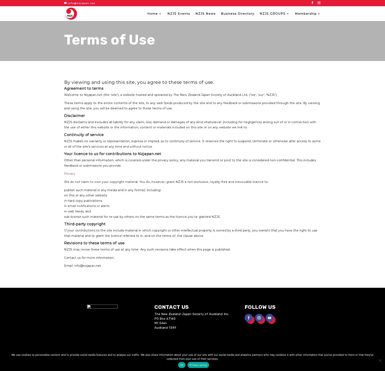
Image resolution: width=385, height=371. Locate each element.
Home (152, 13)
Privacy (69, 173)
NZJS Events (178, 13)
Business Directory (237, 13)
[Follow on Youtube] (269, 318)
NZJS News (206, 13)
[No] (380, 360)
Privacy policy (198, 365)
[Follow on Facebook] (249, 318)
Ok (182, 365)
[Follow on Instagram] (259, 318)
